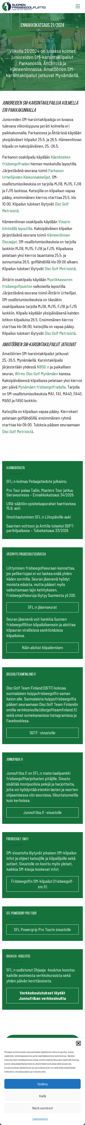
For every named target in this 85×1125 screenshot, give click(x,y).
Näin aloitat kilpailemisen (42, 647)
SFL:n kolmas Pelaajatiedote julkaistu (36, 481)
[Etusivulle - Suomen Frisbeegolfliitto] (24, 5)
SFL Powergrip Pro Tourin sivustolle (42, 929)
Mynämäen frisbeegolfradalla (42, 386)
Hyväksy (42, 1084)
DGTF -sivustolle (42, 732)
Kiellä (42, 1096)
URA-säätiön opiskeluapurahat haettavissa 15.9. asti (41, 506)
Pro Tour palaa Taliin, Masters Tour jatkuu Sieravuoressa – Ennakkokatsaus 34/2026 (40, 492)
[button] (78, 1043)
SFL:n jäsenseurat (42, 607)
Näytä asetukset (42, 1108)
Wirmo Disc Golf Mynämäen (36, 373)
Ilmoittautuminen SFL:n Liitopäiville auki (38, 516)
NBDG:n (43, 366)
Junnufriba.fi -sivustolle (42, 812)
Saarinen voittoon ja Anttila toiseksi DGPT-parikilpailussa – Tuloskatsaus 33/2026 (40, 528)
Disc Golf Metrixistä (60, 268)
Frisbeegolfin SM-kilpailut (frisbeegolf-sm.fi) (42, 884)
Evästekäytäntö (40, 1118)
